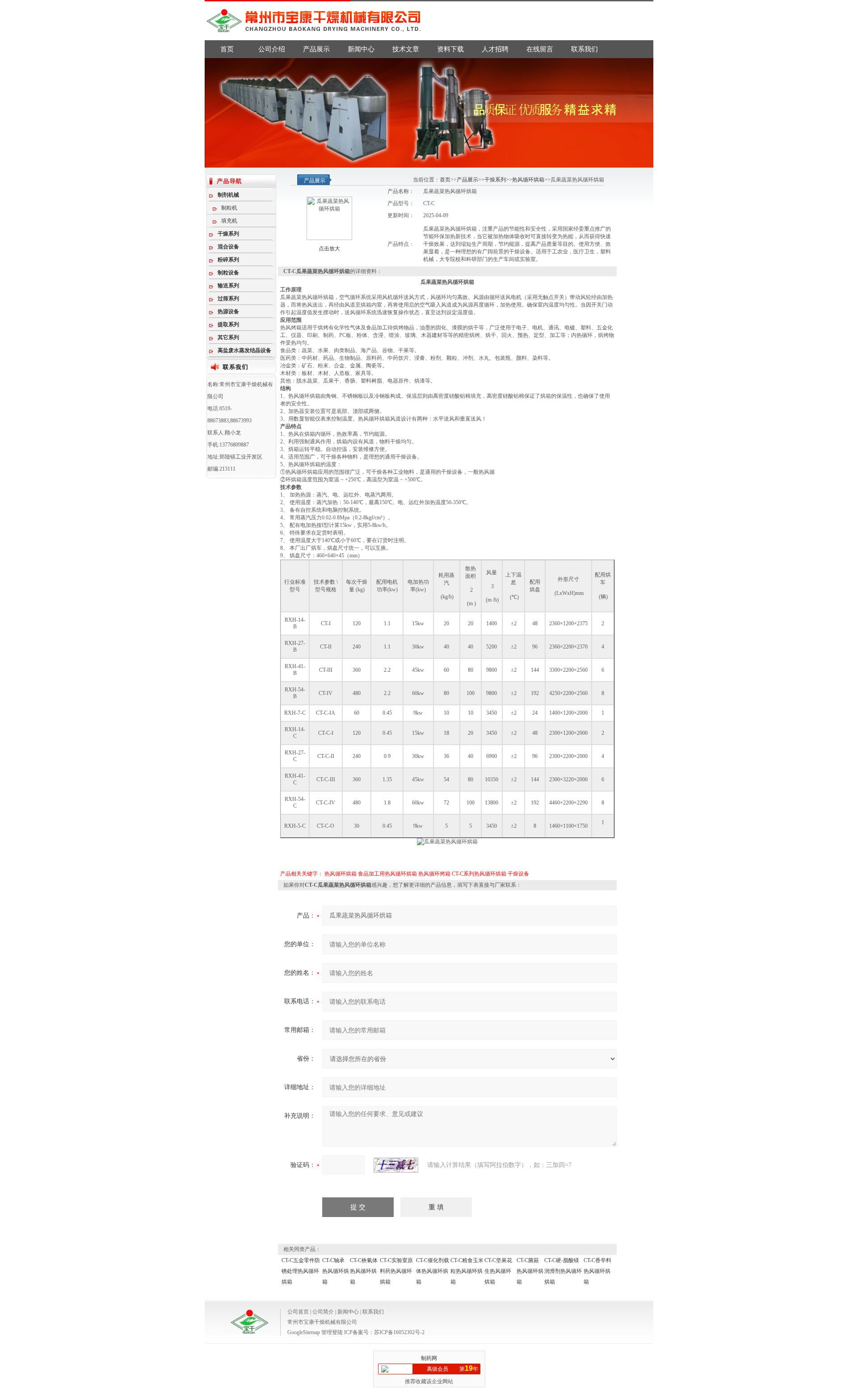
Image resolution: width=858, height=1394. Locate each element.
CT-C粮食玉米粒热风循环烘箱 (467, 1271)
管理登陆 (332, 1332)
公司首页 (298, 1312)
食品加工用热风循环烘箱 (387, 874)
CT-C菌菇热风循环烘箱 (530, 1271)
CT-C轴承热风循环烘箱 (335, 1271)
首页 (227, 49)
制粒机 (229, 208)
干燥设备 (518, 874)
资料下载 (450, 49)
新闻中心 (361, 49)
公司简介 (323, 1312)
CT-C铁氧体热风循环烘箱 (364, 1271)
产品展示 (316, 49)
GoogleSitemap (303, 1332)
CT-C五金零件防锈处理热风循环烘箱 (301, 1271)
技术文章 (405, 49)
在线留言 (539, 49)
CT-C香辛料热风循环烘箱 (597, 1271)
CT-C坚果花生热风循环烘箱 (498, 1271)
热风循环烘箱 (528, 180)
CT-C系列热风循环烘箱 (479, 874)
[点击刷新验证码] (396, 1165)
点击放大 (329, 248)
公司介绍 (271, 49)
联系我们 (584, 49)
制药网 (429, 1358)
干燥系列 (495, 180)
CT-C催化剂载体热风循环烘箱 (432, 1271)
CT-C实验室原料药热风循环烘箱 (396, 1271)
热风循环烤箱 (434, 874)
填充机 (229, 221)
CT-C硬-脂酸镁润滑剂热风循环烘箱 (563, 1271)
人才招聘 (495, 49)
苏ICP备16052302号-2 (399, 1332)
